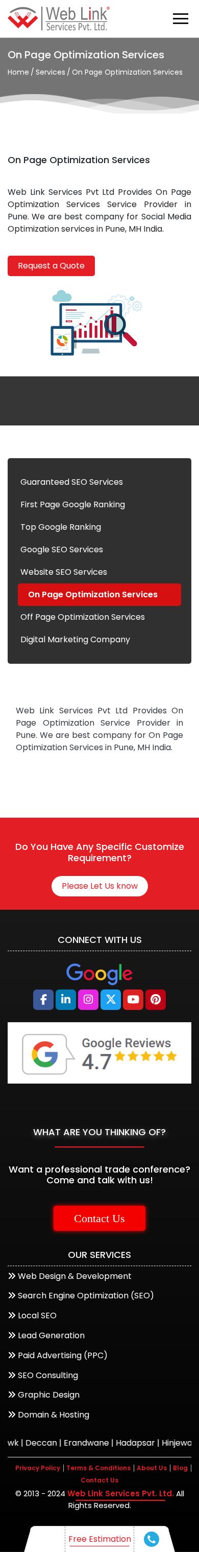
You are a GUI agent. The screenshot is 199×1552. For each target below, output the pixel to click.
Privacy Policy (37, 1468)
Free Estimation (99, 1539)
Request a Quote (51, 266)
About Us (152, 1468)
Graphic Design (49, 1395)
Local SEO (37, 1315)
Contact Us (99, 1218)
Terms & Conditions (98, 1468)
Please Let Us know (100, 886)
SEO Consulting (48, 1375)
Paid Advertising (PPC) (63, 1355)
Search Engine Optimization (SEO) (86, 1295)
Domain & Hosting (53, 1415)
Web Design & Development (75, 1276)
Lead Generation (51, 1335)
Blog (180, 1468)
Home (18, 72)
